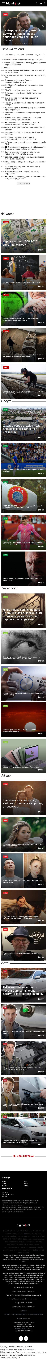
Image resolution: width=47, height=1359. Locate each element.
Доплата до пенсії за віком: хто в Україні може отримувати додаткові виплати (21, 319)
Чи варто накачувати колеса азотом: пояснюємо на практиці (23, 1032)
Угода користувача (23, 1318)
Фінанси (4, 1186)
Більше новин (23, 183)
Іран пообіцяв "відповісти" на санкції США (24, 60)
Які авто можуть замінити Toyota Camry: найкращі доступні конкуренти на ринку (23, 990)
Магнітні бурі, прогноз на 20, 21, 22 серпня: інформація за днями (20, 730)
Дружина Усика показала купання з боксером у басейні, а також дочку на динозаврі (21, 917)
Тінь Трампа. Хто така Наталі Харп (20, 90)
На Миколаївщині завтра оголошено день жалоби (24, 86)
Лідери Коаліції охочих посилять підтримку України (25, 128)
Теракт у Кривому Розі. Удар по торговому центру (24, 104)
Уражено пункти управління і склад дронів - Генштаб (22, 38)
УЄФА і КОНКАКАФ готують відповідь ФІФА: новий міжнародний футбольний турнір (22, 506)
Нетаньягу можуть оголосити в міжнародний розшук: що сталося (20, 138)
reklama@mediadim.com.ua (23, 1328)
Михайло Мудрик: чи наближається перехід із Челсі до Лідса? (23, 470)
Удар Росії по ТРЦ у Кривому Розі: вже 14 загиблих (24, 133)
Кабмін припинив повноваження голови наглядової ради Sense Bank (23, 118)
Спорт (4, 1184)
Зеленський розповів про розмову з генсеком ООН (21, 99)
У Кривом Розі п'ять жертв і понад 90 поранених (22, 172)
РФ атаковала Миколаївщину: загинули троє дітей (25, 113)
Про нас (4, 1196)
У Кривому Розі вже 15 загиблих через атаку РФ (25, 76)
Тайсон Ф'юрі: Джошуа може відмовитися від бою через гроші (22, 579)
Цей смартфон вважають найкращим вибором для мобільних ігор (23, 694)
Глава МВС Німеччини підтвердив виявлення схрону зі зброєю (25, 64)
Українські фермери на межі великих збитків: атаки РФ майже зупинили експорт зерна (23, 355)
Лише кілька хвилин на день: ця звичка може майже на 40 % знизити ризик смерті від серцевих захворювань (22, 614)
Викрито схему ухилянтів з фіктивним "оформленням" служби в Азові (22, 153)
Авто (25, 1182)
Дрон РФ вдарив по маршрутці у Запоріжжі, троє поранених (25, 109)
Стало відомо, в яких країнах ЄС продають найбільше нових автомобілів (20, 1141)
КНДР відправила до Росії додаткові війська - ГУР (25, 163)
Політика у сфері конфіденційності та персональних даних (23, 1314)
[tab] (10, 54)
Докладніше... (29, 1349)
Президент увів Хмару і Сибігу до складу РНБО (23, 94)
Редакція (24, 1310)
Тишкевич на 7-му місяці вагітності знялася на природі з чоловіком (22, 123)
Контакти (5, 1192)
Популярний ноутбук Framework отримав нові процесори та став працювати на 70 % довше (21, 766)
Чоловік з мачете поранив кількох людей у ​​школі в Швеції (25, 71)
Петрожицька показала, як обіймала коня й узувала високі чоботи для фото (25, 148)
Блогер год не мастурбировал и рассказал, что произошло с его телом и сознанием (21, 657)
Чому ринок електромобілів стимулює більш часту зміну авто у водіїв (23, 1105)
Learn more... (29, 1355)
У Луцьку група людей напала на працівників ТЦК (25, 143)
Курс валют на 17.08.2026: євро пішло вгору (20, 243)
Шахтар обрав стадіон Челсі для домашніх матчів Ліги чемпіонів (24, 158)
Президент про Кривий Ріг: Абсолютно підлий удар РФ (22, 168)
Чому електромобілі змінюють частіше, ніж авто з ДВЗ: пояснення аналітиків (22, 1068)
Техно (26, 1184)
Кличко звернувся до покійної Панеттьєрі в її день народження (25, 177)
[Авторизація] (44, 3)
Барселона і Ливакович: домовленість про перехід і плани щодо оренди (23, 543)
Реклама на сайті (7, 1194)
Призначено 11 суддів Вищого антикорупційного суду (18, 81)
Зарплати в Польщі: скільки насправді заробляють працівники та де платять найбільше (23, 392)
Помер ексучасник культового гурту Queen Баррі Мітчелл (22, 954)
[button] (15, 43)
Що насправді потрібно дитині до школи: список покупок (22, 283)
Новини (4, 1182)
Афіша (26, 1186)
